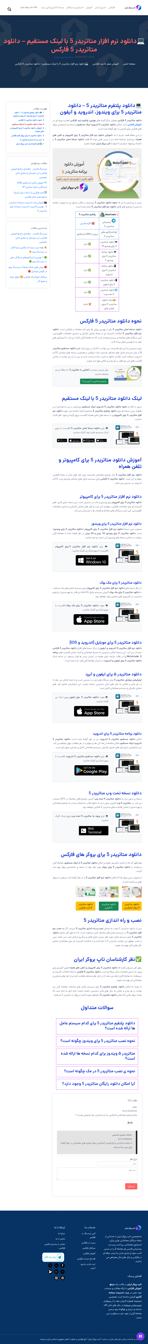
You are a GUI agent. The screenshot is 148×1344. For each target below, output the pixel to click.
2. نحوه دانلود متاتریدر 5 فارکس (31, 120)
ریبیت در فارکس (88, 1242)
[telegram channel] (62, 1272)
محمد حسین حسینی (63, 57)
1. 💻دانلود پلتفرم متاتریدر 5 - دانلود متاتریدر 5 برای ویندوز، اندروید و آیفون (28, 114)
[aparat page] (56, 1278)
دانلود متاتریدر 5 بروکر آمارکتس (131, 906)
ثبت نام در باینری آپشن (88, 1266)
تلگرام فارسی (86, 223)
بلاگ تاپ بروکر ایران (28, 7)
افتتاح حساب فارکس (86, 1258)
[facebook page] (62, 1265)
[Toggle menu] (140, 1336)
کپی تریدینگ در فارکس (88, 1235)
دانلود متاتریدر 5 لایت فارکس (85, 906)
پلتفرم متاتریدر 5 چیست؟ (94, 381)
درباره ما (61, 1233)
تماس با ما (60, 1238)
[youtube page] (56, 1272)
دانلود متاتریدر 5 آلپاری (109, 906)
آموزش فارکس (134, 124)
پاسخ (130, 1122)
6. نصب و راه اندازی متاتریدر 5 (32, 139)
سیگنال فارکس (89, 1248)
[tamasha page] (49, 1272)
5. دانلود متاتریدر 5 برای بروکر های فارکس (27, 135)
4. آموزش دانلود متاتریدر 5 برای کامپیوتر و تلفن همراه (27, 130)
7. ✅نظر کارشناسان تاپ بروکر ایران (30, 144)
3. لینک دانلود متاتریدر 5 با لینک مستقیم (28, 124)
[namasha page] (62, 1278)
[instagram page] (49, 1265)
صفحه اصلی (129, 64)
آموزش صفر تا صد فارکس (105, 64)
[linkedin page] (56, 1265)
